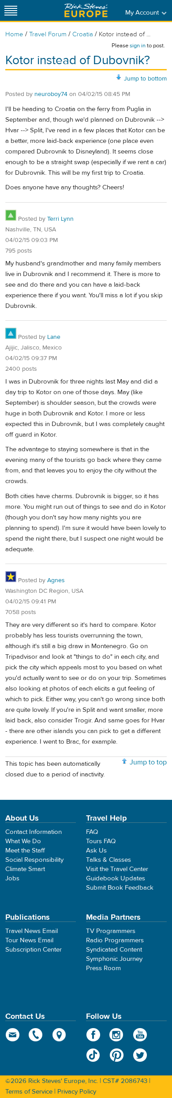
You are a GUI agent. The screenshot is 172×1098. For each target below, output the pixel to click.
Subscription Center (33, 949)
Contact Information (33, 832)
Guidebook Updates (115, 878)
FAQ (92, 832)
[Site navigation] (11, 10)
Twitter (140, 1055)
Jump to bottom (145, 79)
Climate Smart (25, 869)
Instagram (116, 1035)
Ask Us (96, 850)
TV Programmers (110, 931)
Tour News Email (29, 940)
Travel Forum (48, 34)
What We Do (23, 841)
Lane (53, 337)
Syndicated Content (114, 949)
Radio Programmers (115, 940)
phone (36, 1035)
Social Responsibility (34, 860)
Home (14, 34)
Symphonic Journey (114, 959)
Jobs (12, 878)
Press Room (103, 968)
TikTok (93, 1055)
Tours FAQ (101, 841)
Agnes (56, 580)
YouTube (140, 1035)
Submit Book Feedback (119, 887)
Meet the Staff (25, 850)
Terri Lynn (60, 219)
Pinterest (116, 1055)
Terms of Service (28, 1091)
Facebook (93, 1035)
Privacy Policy (76, 1091)
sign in (138, 45)
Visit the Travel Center (117, 869)
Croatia (82, 34)
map (59, 1035)
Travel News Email (31, 931)
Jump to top (148, 762)
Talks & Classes (108, 860)
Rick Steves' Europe (86, 10)
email (12, 1035)
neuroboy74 (50, 94)
